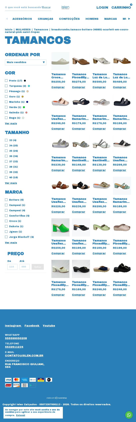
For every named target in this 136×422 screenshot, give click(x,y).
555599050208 (16, 338)
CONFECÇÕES (69, 18)
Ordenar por (22, 54)
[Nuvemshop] (56, 398)
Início (8, 29)
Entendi (20, 415)
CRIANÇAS (45, 18)
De (9, 261)
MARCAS (110, 18)
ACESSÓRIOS (22, 18)
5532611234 (14, 346)
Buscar (46, 7)
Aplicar (37, 267)
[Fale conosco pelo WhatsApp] (129, 415)
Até (22, 261)
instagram (13, 325)
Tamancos (41, 29)
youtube (49, 325)
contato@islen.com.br (24, 355)
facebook (32, 325)
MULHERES (23, 29)
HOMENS (92, 18)
